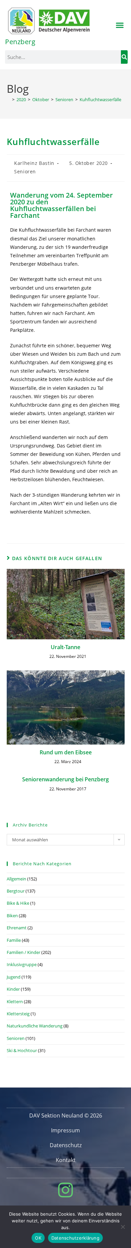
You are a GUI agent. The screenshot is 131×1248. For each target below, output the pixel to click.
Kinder (13, 989)
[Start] (8, 99)
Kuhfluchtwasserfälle (100, 99)
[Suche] (124, 57)
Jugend (13, 977)
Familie (14, 940)
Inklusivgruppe (22, 964)
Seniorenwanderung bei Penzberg (65, 779)
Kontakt (66, 1160)
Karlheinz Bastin (34, 163)
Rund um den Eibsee (66, 752)
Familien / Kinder (23, 952)
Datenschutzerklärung (75, 1238)
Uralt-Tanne (65, 647)
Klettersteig (18, 1014)
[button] (120, 25)
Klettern (15, 1001)
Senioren (25, 171)
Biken (12, 915)
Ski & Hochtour (22, 1050)
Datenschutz (66, 1145)
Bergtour (16, 891)
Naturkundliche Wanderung (34, 1026)
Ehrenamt (17, 928)
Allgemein (16, 879)
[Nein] (122, 1226)
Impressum (65, 1130)
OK (38, 1238)
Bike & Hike (18, 903)
